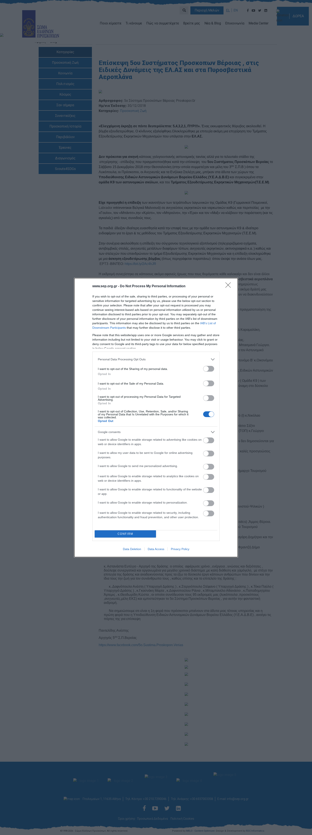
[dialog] (156, 417)
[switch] (208, 369)
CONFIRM (125, 533)
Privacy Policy (180, 549)
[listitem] (156, 359)
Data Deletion (132, 549)
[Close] (229, 286)
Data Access (156, 549)
